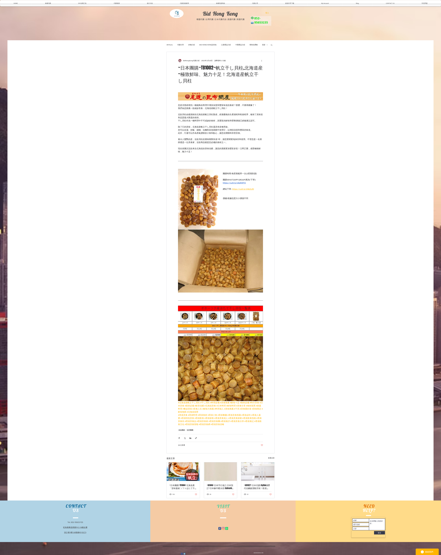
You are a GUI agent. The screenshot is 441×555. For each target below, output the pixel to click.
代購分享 (180, 45)
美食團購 (181, 430)
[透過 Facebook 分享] (179, 438)
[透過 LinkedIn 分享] (190, 438)
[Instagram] (223, 528)
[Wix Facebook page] (219, 528)
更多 (263, 45)
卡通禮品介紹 (240, 45)
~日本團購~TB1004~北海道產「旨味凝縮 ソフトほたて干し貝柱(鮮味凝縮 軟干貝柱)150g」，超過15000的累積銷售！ (183, 487)
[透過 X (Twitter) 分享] (185, 438)
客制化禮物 (254, 45)
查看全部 (271, 458)
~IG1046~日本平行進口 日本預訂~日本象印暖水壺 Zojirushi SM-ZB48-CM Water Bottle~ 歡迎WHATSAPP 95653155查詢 (220, 487)
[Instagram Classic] (184, 554)
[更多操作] (261, 60)
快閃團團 (190, 430)
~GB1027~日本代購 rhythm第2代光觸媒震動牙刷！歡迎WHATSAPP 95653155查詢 (257, 487)
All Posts (170, 45)
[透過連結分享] (196, 438)
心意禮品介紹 (226, 45)
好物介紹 (191, 45)
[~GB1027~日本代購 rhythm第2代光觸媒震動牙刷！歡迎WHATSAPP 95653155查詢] (257, 471)
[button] (271, 45)
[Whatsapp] (226, 528)
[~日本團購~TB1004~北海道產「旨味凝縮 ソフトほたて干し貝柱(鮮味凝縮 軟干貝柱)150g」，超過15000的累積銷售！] (183, 471)
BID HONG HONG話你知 (207, 45)
